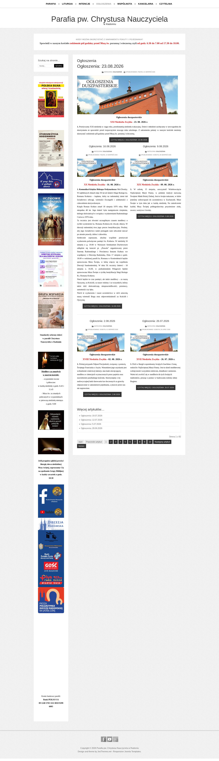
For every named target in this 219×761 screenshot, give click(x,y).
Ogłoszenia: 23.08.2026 (100, 66)
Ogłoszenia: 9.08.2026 (155, 146)
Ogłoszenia (117, 72)
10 (150, 442)
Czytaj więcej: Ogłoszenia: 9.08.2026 (155, 216)
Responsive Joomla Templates (127, 751)
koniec (82, 446)
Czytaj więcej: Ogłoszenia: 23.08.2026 (129, 140)
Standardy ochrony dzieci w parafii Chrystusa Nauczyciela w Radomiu (51, 338)
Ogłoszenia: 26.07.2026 (155, 321)
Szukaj (58, 66)
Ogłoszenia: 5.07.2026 (91, 424)
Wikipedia (115, 739)
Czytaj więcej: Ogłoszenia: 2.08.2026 (102, 394)
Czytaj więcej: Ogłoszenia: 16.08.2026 (102, 306)
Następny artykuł (162, 442)
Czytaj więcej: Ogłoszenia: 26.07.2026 (156, 388)
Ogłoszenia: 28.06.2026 (91, 428)
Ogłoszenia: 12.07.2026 (91, 420)
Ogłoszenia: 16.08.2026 (102, 146)
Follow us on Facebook (103, 739)
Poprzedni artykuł (94, 442)
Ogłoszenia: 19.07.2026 (91, 416)
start (80, 442)
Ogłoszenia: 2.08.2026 (102, 321)
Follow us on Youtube (109, 739)
